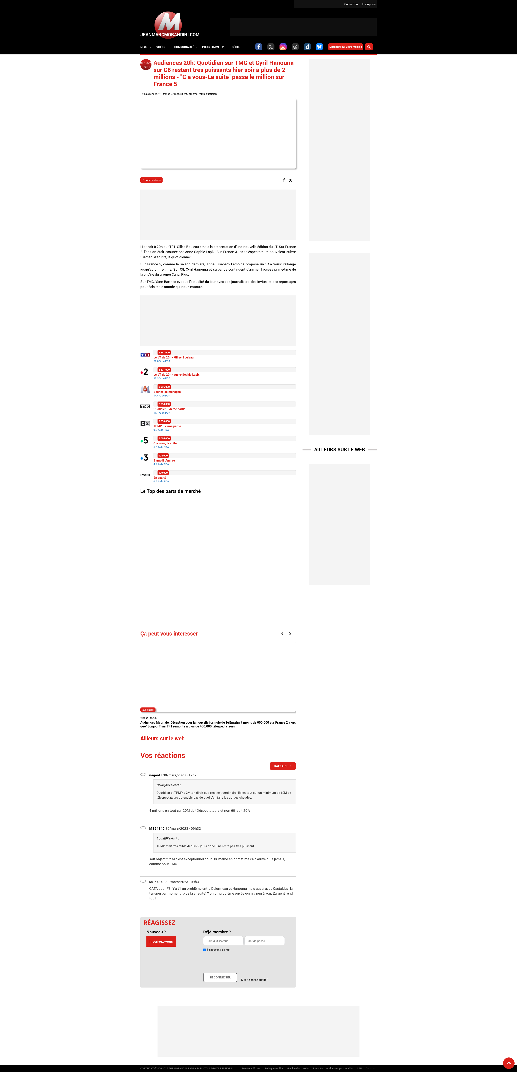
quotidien (211, 94)
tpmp (202, 94)
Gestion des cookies (298, 1068)
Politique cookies (274, 1068)
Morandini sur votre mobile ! (345, 46)
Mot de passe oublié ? (254, 980)
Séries (236, 47)
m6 (186, 94)
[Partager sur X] (291, 179)
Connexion (351, 4)
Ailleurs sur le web (339, 449)
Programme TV (213, 47)
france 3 (178, 94)
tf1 (160, 94)
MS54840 (157, 828)
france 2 (167, 94)
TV (142, 94)
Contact (370, 1068)
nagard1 (155, 775)
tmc (195, 94)
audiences (151, 94)
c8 (190, 94)
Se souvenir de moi (218, 950)
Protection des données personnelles (333, 1068)
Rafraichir (282, 766)
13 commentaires (151, 180)
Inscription (369, 4)
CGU (359, 1068)
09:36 (153, 718)
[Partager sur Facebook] (285, 179)
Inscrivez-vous (161, 941)
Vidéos (161, 47)
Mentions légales (251, 1068)
